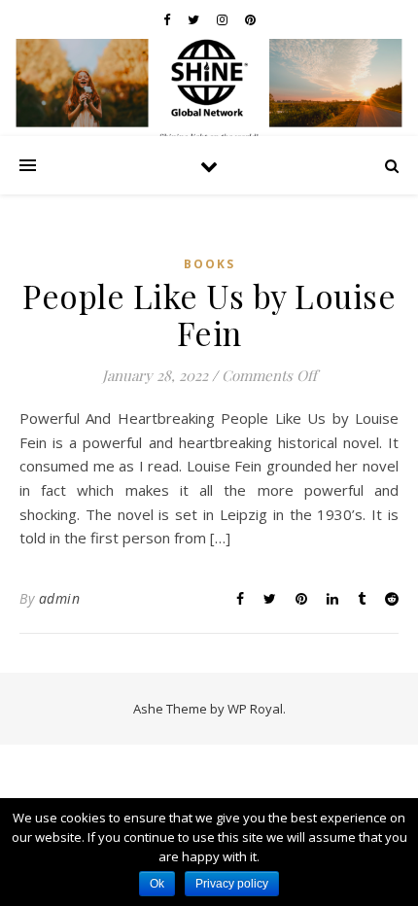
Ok (157, 883)
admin (60, 598)
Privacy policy (231, 883)
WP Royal (255, 708)
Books (209, 264)
